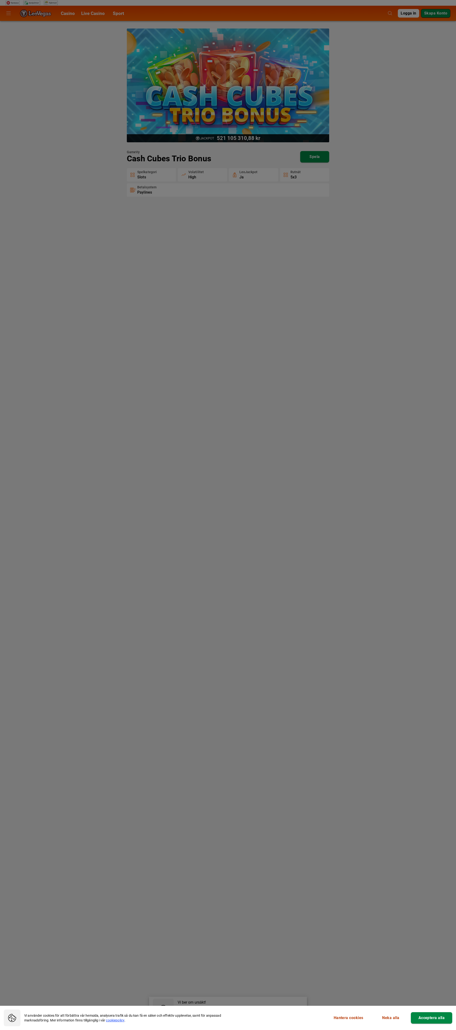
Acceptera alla (431, 1018)
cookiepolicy (115, 1020)
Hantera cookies (348, 1018)
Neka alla (390, 1018)
